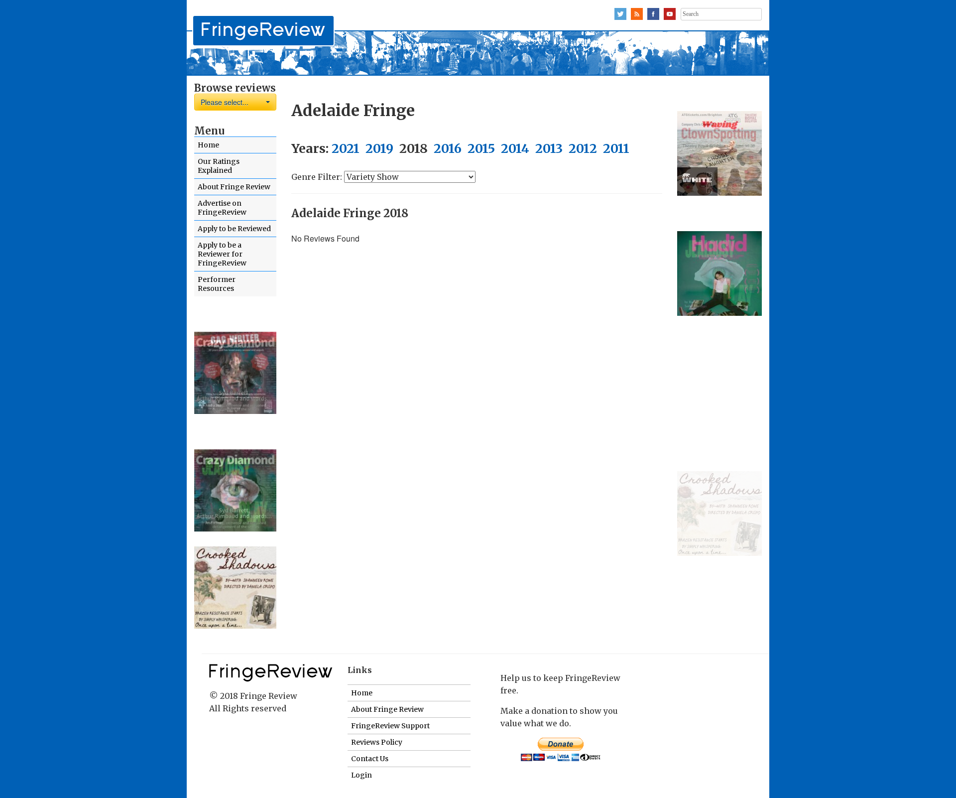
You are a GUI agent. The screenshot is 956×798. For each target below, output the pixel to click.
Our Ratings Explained (218, 166)
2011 (616, 148)
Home (208, 144)
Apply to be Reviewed (234, 228)
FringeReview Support (390, 725)
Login (361, 775)
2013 (549, 148)
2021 (345, 148)
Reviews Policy (376, 742)
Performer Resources (217, 284)
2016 (448, 148)
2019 (379, 148)
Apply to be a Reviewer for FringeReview (222, 254)
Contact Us (369, 758)
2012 (583, 148)
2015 (481, 148)
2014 (515, 148)
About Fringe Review (234, 186)
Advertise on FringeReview (222, 208)
